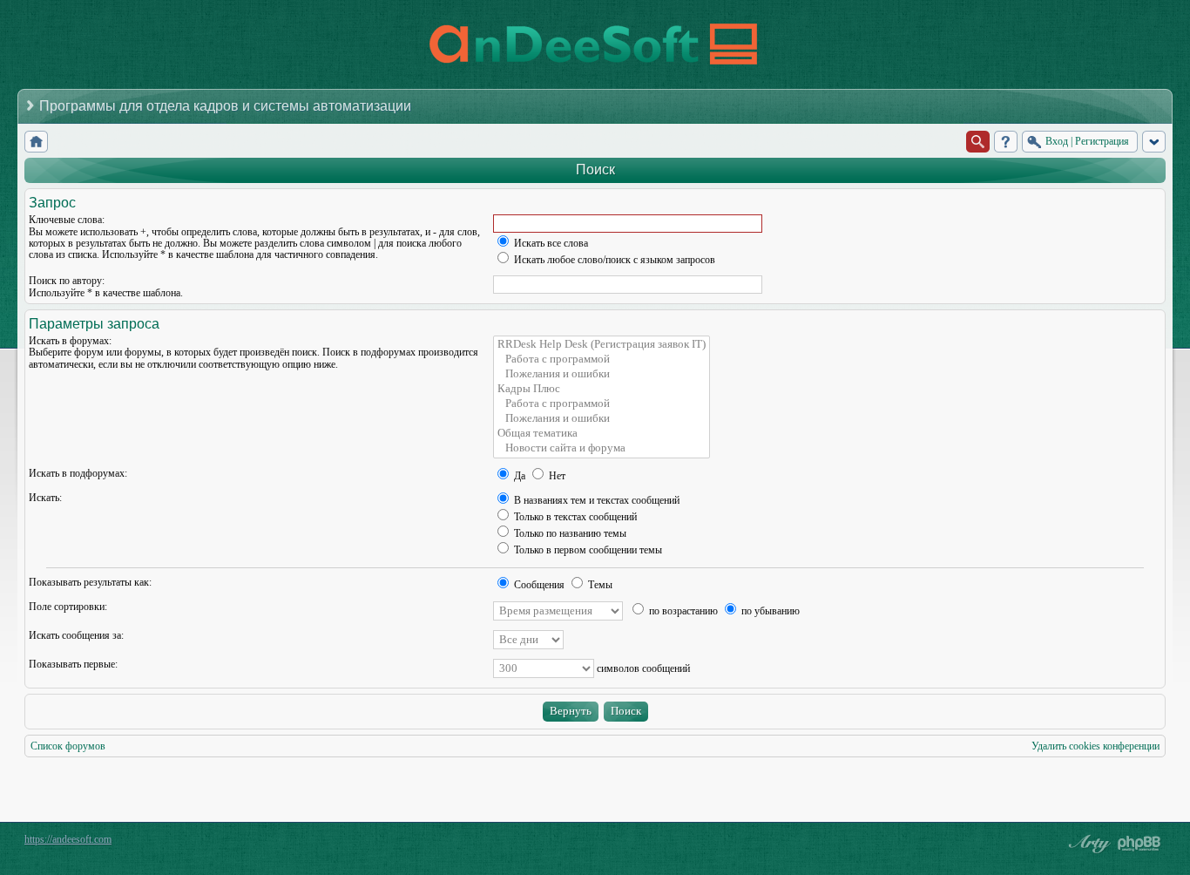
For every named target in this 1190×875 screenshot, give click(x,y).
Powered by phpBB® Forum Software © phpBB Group (1139, 843)
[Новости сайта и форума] (601, 448)
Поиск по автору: (67, 281)
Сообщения (538, 585)
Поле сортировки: (68, 606)
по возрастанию (682, 611)
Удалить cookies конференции (1095, 746)
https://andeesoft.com (68, 839)
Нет (555, 476)
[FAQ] (1006, 142)
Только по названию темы (568, 533)
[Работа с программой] (601, 359)
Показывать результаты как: (90, 582)
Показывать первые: (73, 664)
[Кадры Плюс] (601, 389)
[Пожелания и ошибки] (601, 374)
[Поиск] (978, 142)
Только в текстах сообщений (574, 517)
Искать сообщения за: (76, 635)
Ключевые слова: (67, 220)
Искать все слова (549, 243)
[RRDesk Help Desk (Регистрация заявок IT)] (601, 344)
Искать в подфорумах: (78, 473)
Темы (598, 585)
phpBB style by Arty (1087, 843)
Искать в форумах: (70, 341)
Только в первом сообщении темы (586, 550)
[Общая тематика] (601, 433)
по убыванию (769, 611)
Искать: (45, 498)
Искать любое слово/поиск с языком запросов (613, 260)
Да (518, 476)
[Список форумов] (36, 142)
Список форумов (67, 746)
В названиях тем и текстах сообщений (595, 500)
